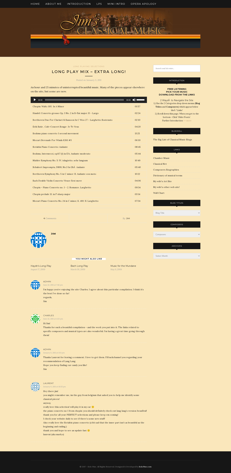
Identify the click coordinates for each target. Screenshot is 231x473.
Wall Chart (158, 193)
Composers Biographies (166, 169)
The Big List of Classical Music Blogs (172, 139)
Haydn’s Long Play (41, 266)
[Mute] (134, 99)
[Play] (34, 99)
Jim (128, 218)
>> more (187, 120)
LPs (99, 3)
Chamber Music (161, 158)
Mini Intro (116, 3)
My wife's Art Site (162, 181)
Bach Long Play (79, 266)
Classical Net (160, 163)
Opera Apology (143, 3)
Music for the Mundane (123, 266)
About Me (53, 3)
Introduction (79, 3)
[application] (89, 100)
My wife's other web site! (166, 187)
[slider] (141, 99)
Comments (50, 218)
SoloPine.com (145, 466)
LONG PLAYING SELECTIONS (88, 66)
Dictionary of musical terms (167, 175)
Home (35, 3)
